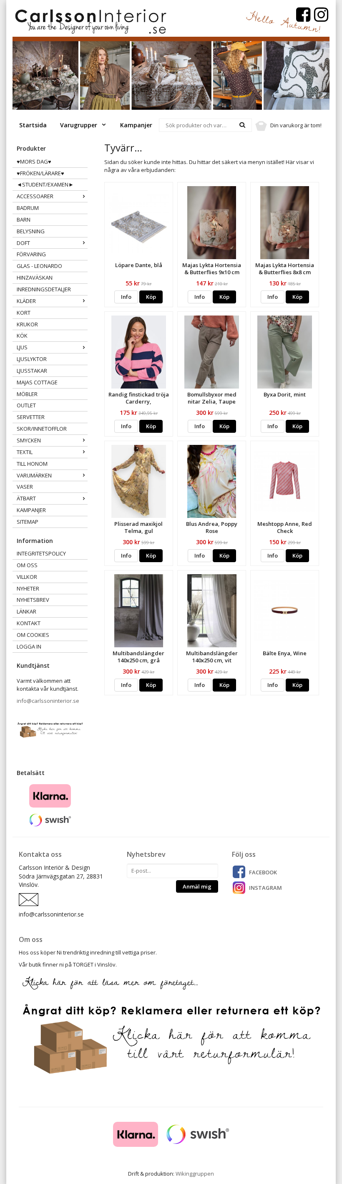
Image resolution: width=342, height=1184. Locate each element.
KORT (23, 312)
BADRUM (28, 208)
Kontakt (28, 623)
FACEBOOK (263, 872)
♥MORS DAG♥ (34, 161)
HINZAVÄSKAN (35, 277)
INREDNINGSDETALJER (44, 289)
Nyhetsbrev (33, 599)
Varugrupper (79, 125)
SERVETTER (31, 417)
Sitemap (27, 521)
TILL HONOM (32, 463)
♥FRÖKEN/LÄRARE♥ (40, 173)
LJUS (22, 347)
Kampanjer (136, 125)
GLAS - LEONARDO (39, 266)
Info (126, 296)
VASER (25, 486)
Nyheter (28, 588)
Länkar (26, 611)
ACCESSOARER (35, 196)
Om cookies (33, 635)
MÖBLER (27, 394)
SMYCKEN (29, 440)
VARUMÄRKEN (34, 475)
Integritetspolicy (41, 553)
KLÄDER (26, 301)
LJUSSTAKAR (32, 370)
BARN (23, 219)
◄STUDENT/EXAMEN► (45, 184)
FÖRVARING (31, 254)
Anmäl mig (197, 886)
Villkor (27, 577)
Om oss (27, 565)
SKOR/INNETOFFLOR (42, 428)
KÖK (22, 335)
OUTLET (26, 405)
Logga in (29, 646)
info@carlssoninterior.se (48, 700)
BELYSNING (31, 231)
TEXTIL (25, 452)
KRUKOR (27, 324)
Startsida (33, 125)
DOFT (23, 243)
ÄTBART (26, 498)
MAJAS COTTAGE (37, 382)
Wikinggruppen (195, 1173)
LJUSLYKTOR (32, 359)
